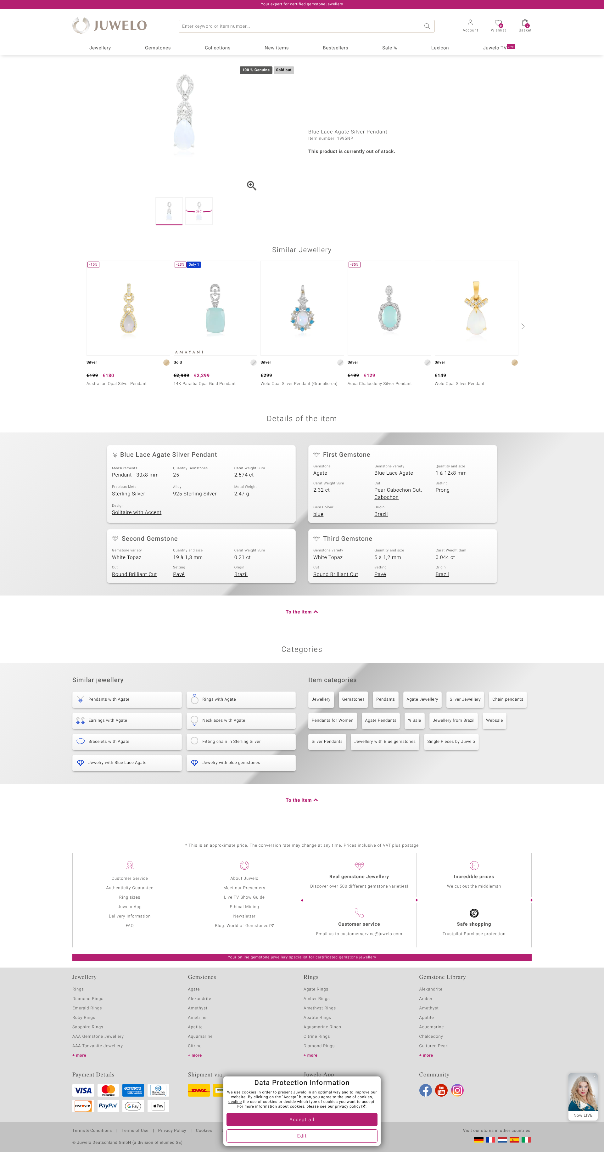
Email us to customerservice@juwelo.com (359, 934)
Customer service (359, 924)
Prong (443, 490)
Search (428, 26)
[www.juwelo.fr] (490, 1140)
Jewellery (100, 48)
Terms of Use (135, 1131)
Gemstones (158, 48)
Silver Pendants (327, 742)
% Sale (414, 721)
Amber (426, 999)
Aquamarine (200, 1037)
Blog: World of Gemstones (242, 926)
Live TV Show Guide (244, 898)
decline (235, 1102)
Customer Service (130, 879)
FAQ (130, 926)
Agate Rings (316, 989)
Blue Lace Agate (393, 473)
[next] (522, 326)
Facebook (425, 1090)
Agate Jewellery (422, 700)
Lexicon (440, 48)
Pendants (385, 700)
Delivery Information (130, 916)
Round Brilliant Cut (134, 574)
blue (318, 514)
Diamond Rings (87, 999)
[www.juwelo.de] (479, 1140)
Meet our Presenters (244, 888)
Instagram (457, 1090)
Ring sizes (129, 898)
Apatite (195, 1027)
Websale (494, 721)
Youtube (441, 1090)
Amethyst (198, 1008)
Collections (218, 48)
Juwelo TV (498, 48)
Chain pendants (507, 700)
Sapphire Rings (87, 1027)
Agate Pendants (381, 721)
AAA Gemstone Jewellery (98, 1037)
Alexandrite (199, 999)
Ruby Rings (83, 1018)
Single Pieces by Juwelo (451, 742)
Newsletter (244, 916)
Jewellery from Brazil (454, 721)
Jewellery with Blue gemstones (385, 742)
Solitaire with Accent (136, 512)
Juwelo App (130, 907)
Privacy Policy (172, 1131)
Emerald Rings (87, 1008)
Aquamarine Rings (322, 1027)
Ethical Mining (244, 907)
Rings (78, 989)
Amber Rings (317, 999)
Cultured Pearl (434, 1046)
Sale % (389, 48)
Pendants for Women (333, 721)
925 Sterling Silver (195, 494)
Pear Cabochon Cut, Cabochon (398, 493)
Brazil (381, 514)
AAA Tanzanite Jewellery (97, 1046)
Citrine (195, 1046)
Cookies (204, 1131)
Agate (320, 473)
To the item (299, 612)
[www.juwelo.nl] (502, 1140)
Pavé (179, 574)
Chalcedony (431, 1037)
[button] (470, 26)
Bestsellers (335, 48)
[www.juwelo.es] (514, 1140)
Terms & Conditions (92, 1131)
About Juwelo (244, 879)
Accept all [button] (302, 1119)
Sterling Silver (128, 494)
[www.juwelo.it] (526, 1140)
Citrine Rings (317, 1037)
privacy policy (348, 1107)
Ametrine (197, 1018)
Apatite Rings (317, 1018)
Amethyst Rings (320, 1008)
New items (277, 48)
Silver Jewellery (465, 700)
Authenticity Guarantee (129, 888)
